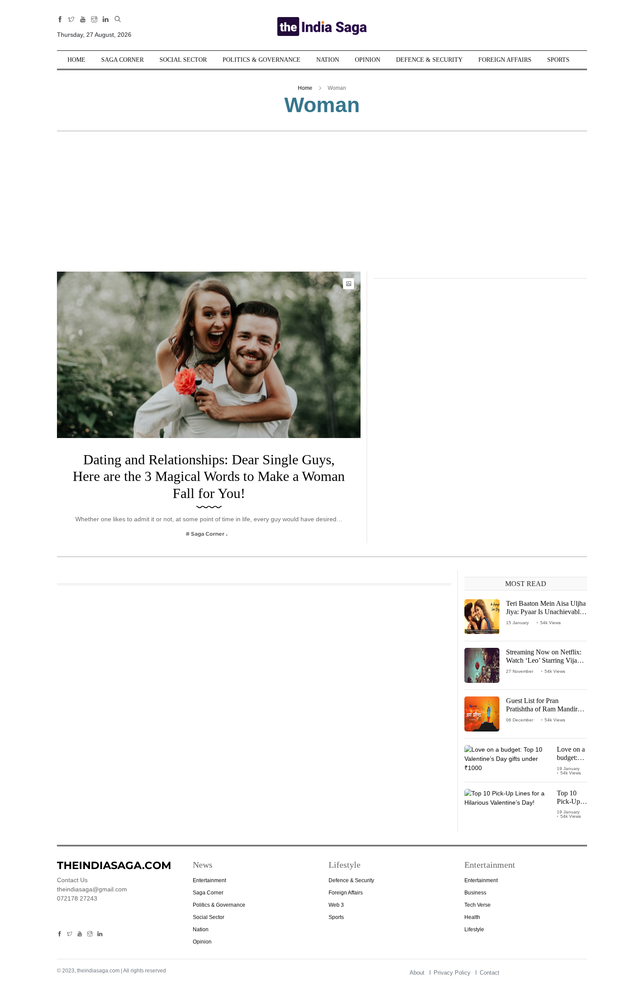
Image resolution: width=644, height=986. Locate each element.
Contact (489, 972)
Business (475, 893)
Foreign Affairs (504, 60)
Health (472, 917)
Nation (327, 60)
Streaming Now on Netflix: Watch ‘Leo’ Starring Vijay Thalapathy (543, 660)
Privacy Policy (452, 972)
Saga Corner (122, 60)
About (417, 972)
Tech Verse (477, 905)
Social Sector (183, 60)
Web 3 (336, 905)
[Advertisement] (322, 206)
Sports (558, 60)
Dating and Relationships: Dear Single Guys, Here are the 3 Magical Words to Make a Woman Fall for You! (209, 476)
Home (76, 60)
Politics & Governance (262, 60)
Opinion (367, 60)
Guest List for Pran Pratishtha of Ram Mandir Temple (541, 709)
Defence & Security (429, 60)
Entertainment (209, 880)
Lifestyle (474, 929)
